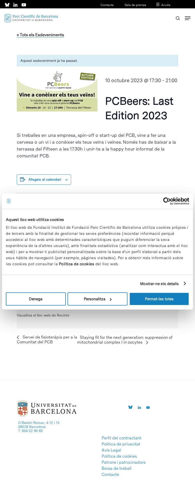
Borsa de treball (117, 469)
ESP (159, 11)
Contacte (107, 5)
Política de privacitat (121, 444)
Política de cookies (76, 264)
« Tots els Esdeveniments (40, 34)
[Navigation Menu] (187, 18)
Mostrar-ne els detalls (159, 283)
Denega (35, 299)
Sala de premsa (135, 5)
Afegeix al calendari (44, 179)
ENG (167, 11)
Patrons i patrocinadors (123, 462)
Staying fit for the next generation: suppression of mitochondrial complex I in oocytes (124, 340)
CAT (151, 11)
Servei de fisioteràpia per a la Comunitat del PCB (47, 339)
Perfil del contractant (121, 438)
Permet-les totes (159, 299)
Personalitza (94, 299)
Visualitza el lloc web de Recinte (43, 315)
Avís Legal (111, 450)
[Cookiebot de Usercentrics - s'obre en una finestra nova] (167, 201)
